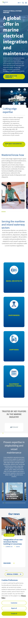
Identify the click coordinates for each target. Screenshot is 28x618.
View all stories (12, 574)
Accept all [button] (14, 613)
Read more (7, 563)
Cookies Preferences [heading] (10, 580)
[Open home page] (5, 3)
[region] (14, 427)
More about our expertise (11, 76)
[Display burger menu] (26, 2)
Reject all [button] (14, 608)
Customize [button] (14, 603)
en (18, 2)
